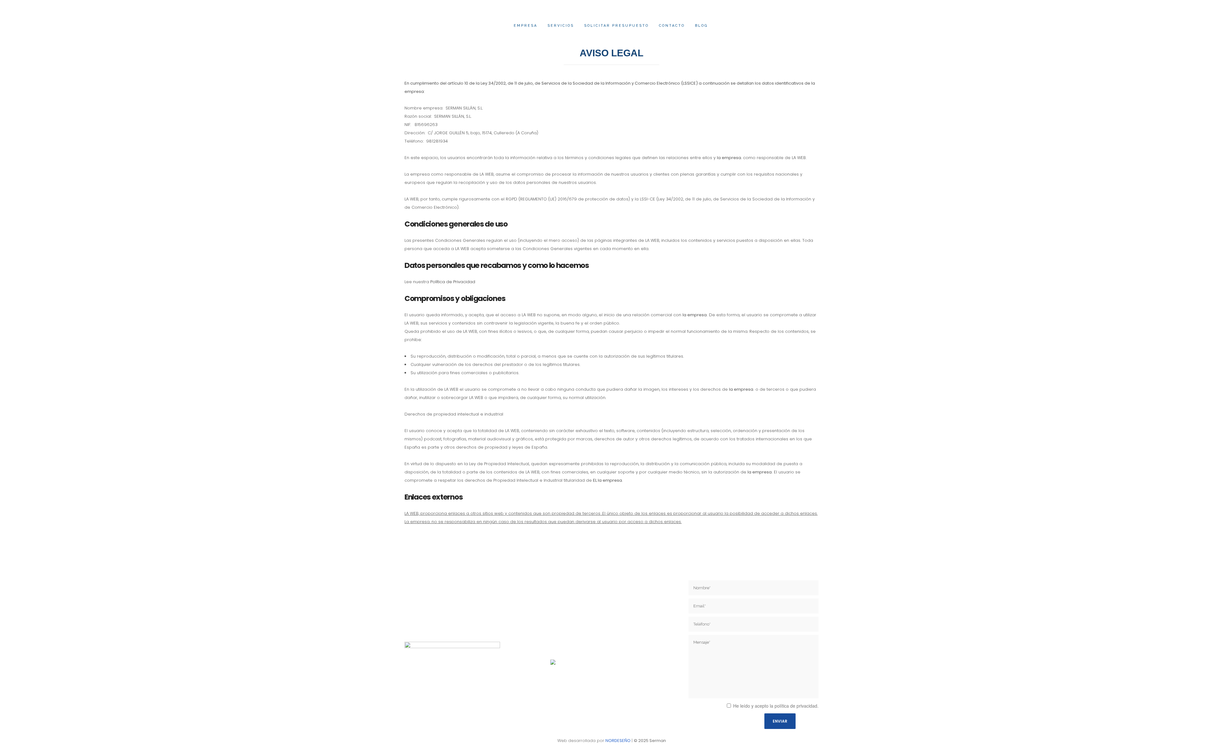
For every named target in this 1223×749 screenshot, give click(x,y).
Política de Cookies (568, 645)
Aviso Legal (560, 624)
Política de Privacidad (452, 282)
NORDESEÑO (618, 741)
